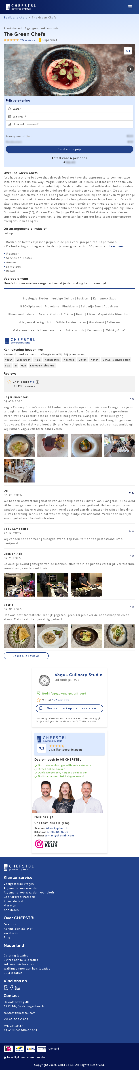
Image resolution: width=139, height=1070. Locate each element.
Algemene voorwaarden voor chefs (29, 892)
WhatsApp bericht (57, 828)
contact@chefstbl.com (59, 835)
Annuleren (11, 910)
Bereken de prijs (69, 149)
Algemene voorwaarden (21, 888)
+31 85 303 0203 (57, 832)
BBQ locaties (13, 973)
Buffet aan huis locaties (21, 960)
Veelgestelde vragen (19, 884)
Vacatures (11, 933)
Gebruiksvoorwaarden (19, 897)
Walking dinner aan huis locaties (27, 968)
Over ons (10, 924)
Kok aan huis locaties (19, 964)
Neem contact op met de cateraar (71, 708)
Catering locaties (16, 955)
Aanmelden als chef (18, 928)
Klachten (10, 905)
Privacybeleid (13, 901)
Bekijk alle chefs (15, 17)
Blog (7, 937)
